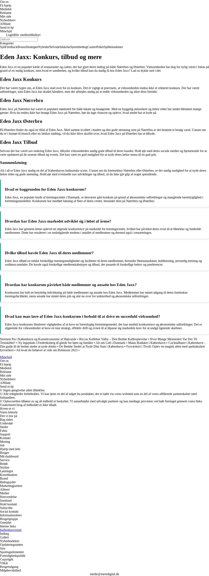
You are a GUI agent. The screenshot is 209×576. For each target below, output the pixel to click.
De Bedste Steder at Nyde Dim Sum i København (91, 346)
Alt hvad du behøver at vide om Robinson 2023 (47, 350)
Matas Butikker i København (147, 342)
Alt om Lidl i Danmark (110, 342)
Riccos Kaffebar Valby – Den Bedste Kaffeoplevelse (113, 339)
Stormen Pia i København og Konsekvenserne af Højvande (38, 339)
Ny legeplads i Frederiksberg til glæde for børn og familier (55, 342)
